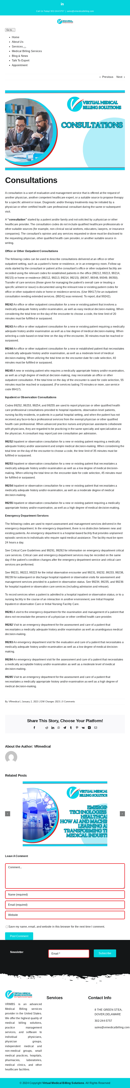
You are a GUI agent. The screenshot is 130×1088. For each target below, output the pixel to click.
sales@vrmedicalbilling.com (80, 11)
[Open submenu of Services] (24, 47)
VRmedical (14, 701)
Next (119, 76)
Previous (107, 76)
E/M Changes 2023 (50, 701)
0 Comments (68, 701)
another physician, (16, 197)
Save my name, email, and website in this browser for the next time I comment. (56, 926)
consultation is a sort (20, 192)
